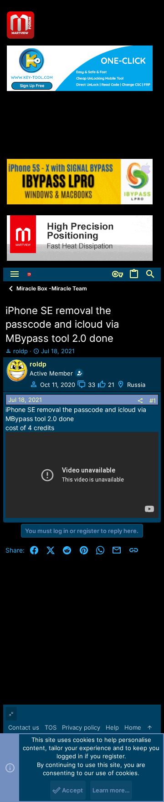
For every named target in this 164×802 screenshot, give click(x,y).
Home (132, 727)
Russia (136, 384)
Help (112, 727)
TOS (50, 727)
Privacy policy (81, 727)
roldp (20, 351)
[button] (14, 274)
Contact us (23, 727)
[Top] (149, 727)
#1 (152, 400)
